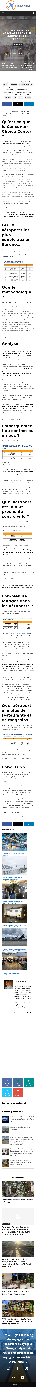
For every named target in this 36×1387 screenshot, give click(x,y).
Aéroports (18, 44)
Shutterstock (5, 819)
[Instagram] (19, 1012)
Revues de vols (5, 1223)
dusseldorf (10, 89)
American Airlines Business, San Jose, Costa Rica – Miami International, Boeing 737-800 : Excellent (17, 1263)
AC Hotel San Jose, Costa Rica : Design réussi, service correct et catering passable (20, 1162)
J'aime (7, 1079)
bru (30, 82)
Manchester (8, 97)
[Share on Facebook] (7, 104)
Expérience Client (8, 92)
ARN (25, 82)
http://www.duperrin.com (20, 984)
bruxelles (5, 84)
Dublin (24, 87)
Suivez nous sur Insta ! (14, 1103)
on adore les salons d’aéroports (20, 633)
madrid (21, 95)
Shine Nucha (22, 817)
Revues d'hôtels (5, 1315)
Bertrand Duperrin (17, 54)
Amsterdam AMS (17, 82)
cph (15, 87)
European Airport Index (22, 89)
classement (14, 84)
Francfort (9, 95)
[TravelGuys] (18, 5)
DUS (30, 87)
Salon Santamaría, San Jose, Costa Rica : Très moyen (15, 1292)
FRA (30, 92)
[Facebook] (14, 1012)
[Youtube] (30, 1012)
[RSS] (25, 1012)
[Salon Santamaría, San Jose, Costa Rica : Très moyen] (18, 1281)
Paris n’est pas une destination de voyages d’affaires (20, 693)
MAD (16, 95)
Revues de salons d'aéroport (8, 1288)
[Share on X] (18, 104)
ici (26, 208)
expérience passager (21, 92)
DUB (19, 87)
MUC (15, 97)
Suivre (18, 1079)
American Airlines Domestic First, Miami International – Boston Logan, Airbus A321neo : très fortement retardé (17, 1230)
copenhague (7, 87)
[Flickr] (17, 1012)
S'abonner (18, 1088)
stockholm (28, 97)
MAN (27, 95)
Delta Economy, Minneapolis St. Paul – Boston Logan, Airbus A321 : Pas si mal (22, 1119)
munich (20, 97)
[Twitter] (27, 1012)
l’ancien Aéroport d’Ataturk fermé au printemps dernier (17, 483)
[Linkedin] (22, 1012)
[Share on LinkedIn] (29, 104)
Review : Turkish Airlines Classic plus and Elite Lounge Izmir (9, 65)
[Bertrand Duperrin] (6, 53)
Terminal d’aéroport (11, 817)
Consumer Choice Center (25, 84)
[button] (3, 13)
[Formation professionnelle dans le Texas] (18, 1189)
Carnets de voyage (6, 1196)
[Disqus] (18, 1048)
